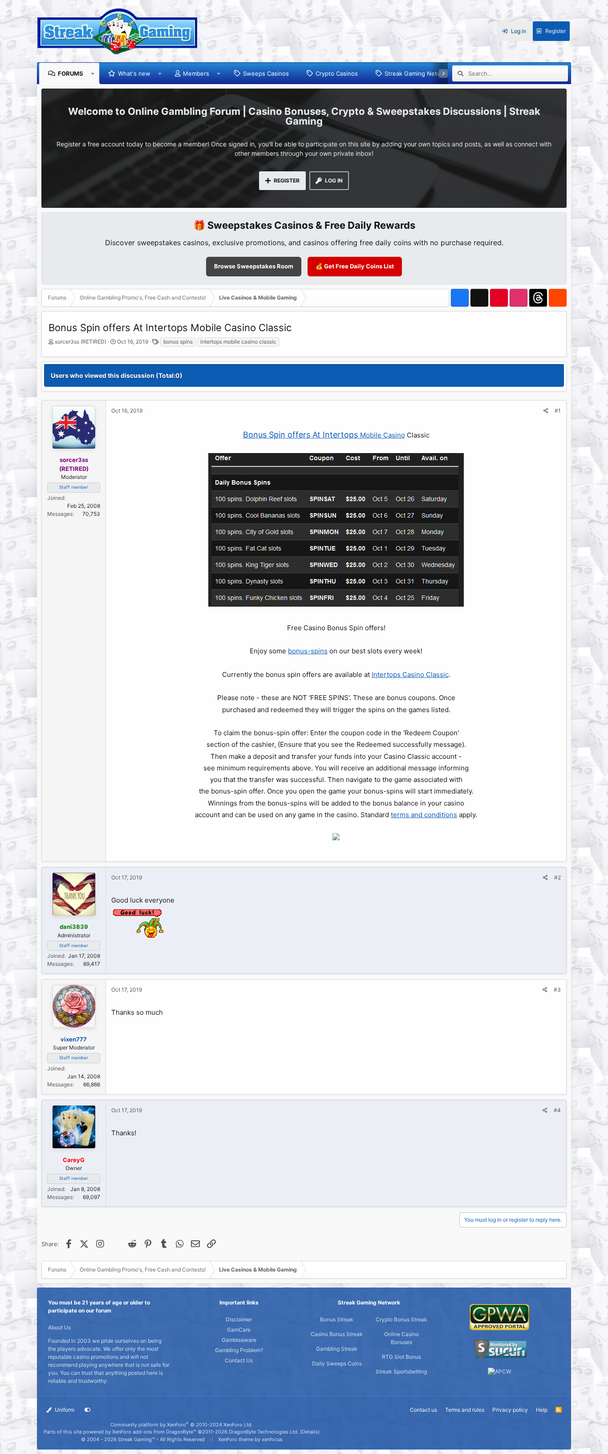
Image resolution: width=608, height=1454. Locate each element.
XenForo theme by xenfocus (250, 1439)
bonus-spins (308, 651)
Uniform (63, 1409)
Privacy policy (510, 1409)
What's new (134, 73)
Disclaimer (239, 1319)
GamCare (239, 1329)
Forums (70, 73)
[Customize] (88, 1410)
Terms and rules (464, 1409)
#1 (558, 410)
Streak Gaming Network (418, 73)
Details (310, 1432)
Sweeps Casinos (266, 73)
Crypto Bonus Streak (401, 1319)
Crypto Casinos (337, 73)
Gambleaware (239, 1340)
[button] (92, 73)
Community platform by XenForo (181, 1425)
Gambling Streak (336, 1348)
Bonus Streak (336, 1319)
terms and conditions (424, 814)
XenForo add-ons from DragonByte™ (154, 1432)
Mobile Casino (382, 435)
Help (541, 1409)
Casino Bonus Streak (337, 1334)
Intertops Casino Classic (410, 674)
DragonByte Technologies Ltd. (264, 1432)
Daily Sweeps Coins (337, 1363)
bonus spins (178, 341)
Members (196, 73)
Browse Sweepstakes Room (253, 266)
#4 (557, 1110)
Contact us (423, 1409)
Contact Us (239, 1360)
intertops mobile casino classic (238, 341)
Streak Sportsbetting (401, 1371)
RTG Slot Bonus (401, 1356)
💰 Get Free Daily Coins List (355, 266)
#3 (557, 989)
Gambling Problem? (239, 1350)
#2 (557, 877)
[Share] (545, 410)
